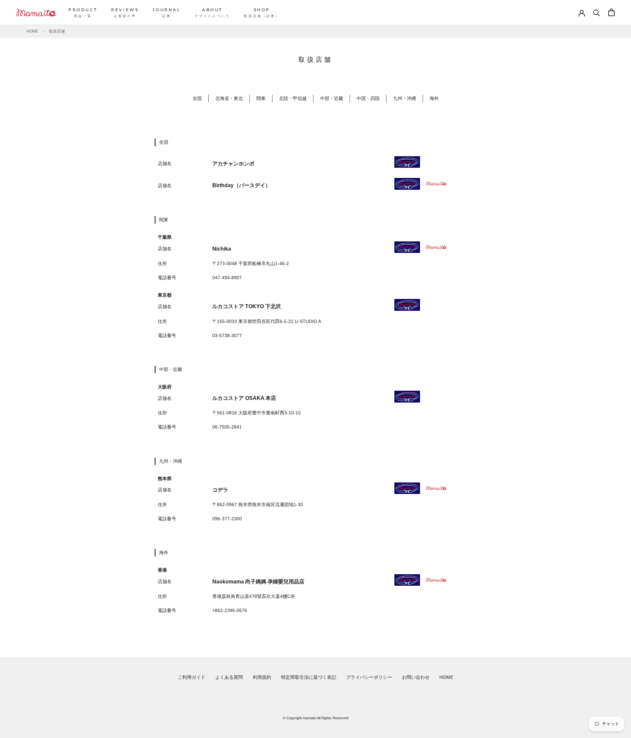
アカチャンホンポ (233, 163)
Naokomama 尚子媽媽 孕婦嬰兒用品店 (258, 581)
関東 (261, 98)
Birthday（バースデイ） (241, 185)
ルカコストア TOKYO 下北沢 (246, 306)
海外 (434, 98)
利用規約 (262, 677)
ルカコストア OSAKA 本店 (244, 398)
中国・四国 (368, 98)
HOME (32, 31)
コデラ (220, 490)
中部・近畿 (331, 98)
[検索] (596, 12)
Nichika (221, 249)
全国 (197, 98)
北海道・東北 (229, 98)
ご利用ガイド (191, 677)
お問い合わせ (416, 677)
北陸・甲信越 (293, 98)
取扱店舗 (57, 31)
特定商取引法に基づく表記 (308, 677)
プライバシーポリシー (369, 677)
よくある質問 (229, 677)
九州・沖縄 (404, 98)
